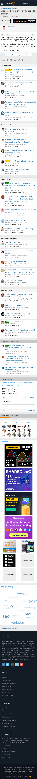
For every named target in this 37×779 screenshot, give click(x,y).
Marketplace (8, 758)
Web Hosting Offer (7, 714)
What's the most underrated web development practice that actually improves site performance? (19, 198)
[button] (2, 3)
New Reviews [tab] (15, 416)
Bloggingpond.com (17, 322)
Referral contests (7, 379)
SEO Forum (5, 677)
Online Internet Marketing (17, 95)
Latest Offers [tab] (5, 416)
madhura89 (8, 274)
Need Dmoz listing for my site (22, 161)
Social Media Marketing (18, 144)
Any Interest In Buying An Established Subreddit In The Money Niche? (20, 185)
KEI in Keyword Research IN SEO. (18, 83)
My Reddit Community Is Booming (19, 228)
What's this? (32, 410)
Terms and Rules (11, 777)
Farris (7, 230)
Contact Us (7, 755)
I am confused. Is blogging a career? (20, 330)
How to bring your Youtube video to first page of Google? (19, 151)
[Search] (35, 4)
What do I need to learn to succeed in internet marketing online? (20, 103)
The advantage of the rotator (17, 169)
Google (13, 203)
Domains (12, 324)
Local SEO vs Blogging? (14, 305)
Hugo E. (7, 255)
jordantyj (7, 155)
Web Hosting (6, 692)
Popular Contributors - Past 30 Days (15, 422)
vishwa (7, 324)
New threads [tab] (14, 341)
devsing (7, 203)
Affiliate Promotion (7, 711)
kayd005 (7, 171)
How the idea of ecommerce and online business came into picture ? (19, 271)
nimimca (7, 106)
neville (7, 95)
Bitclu (7, 244)
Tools (3, 410)
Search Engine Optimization (20, 85)
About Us (7, 745)
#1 (35, 34)
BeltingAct (8, 315)
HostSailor (8, 76)
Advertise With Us (9, 751)
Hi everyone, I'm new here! (16, 261)
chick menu (8, 214)
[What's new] (31, 4)
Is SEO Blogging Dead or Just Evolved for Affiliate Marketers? (20, 295)
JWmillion (5, 17)
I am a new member (13, 280)
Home (26, 777)
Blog (5, 748)
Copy (4, 405)
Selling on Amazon (12, 242)
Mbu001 (7, 282)
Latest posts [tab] (5, 341)
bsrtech (7, 222)
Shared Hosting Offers (8, 717)
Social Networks (14, 190)
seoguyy (7, 299)
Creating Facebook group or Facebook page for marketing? (17, 140)
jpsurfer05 (8, 85)
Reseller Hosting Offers (9, 720)
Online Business (6, 680)
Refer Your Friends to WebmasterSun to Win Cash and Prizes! (18, 383)
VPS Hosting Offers (17, 76)
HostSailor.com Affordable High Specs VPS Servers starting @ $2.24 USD (19, 72)
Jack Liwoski (8, 307)
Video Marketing (16, 155)
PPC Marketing (6, 686)
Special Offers (6, 708)
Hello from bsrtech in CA (15, 220)
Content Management (18, 315)
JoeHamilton (8, 163)
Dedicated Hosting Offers (9, 726)
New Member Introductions (18, 222)
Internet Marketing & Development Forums (23, 299)
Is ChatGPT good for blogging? (17, 313)
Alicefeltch (8, 332)
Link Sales (16, 163)
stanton (7, 263)
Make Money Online (17, 171)
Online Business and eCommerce (22, 117)
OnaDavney (8, 117)
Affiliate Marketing (7, 689)
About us (19, 777)
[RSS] (30, 777)
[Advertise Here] (27, 560)
